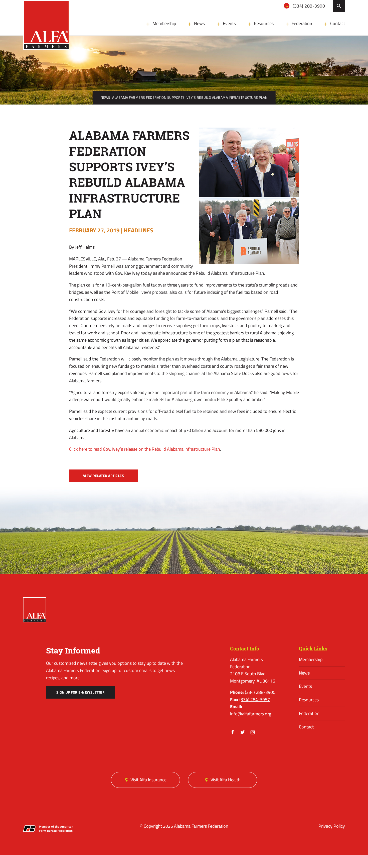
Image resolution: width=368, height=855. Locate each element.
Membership (164, 23)
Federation (302, 23)
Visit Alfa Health (226, 779)
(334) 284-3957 (254, 699)
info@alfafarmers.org (250, 713)
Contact (337, 23)
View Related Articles (103, 476)
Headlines (138, 230)
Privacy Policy (331, 826)
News (199, 23)
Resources (264, 23)
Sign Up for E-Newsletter (80, 692)
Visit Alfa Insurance (148, 779)
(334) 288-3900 (308, 6)
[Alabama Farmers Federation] (34, 609)
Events (229, 23)
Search (339, 6)
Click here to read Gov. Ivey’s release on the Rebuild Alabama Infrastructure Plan (144, 449)
